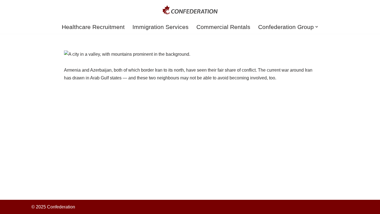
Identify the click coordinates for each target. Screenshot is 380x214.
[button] (316, 26)
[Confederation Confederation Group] (190, 10)
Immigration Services (160, 27)
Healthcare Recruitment (93, 27)
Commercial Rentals (223, 27)
